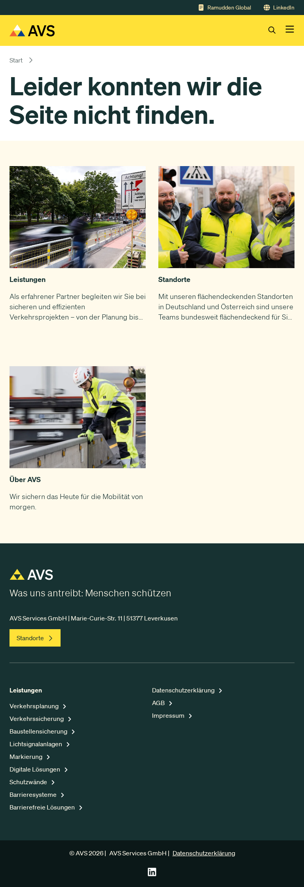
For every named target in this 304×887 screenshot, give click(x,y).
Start (16, 60)
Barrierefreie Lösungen (43, 807)
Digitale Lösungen (35, 769)
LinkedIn (283, 7)
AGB (159, 703)
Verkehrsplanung (35, 706)
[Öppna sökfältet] (276, 30)
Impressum (169, 715)
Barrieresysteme (34, 794)
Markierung (27, 756)
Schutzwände (29, 782)
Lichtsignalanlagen (36, 744)
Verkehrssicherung (37, 718)
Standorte (30, 638)
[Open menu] (289, 30)
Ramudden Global (229, 7)
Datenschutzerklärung (184, 690)
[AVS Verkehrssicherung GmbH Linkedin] (152, 874)
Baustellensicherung (39, 731)
